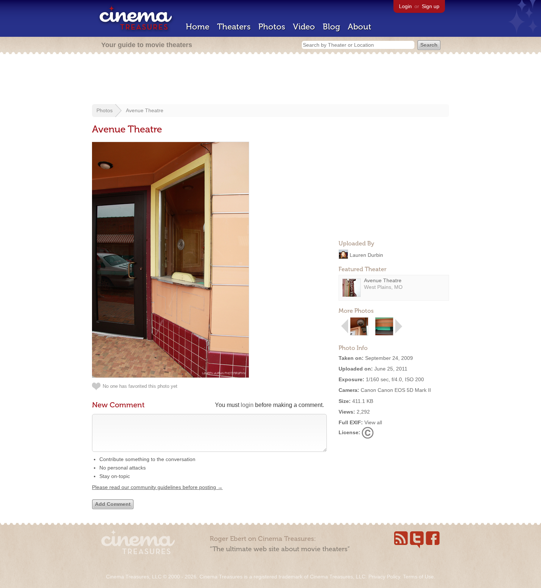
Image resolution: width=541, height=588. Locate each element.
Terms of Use (418, 577)
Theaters (234, 27)
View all (373, 422)
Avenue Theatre (144, 110)
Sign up (430, 6)
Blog (331, 27)
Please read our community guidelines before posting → (157, 487)
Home (197, 27)
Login (405, 6)
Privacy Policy (384, 577)
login (247, 405)
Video (304, 27)
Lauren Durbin (366, 255)
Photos (271, 27)
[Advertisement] (270, 79)
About (359, 27)
